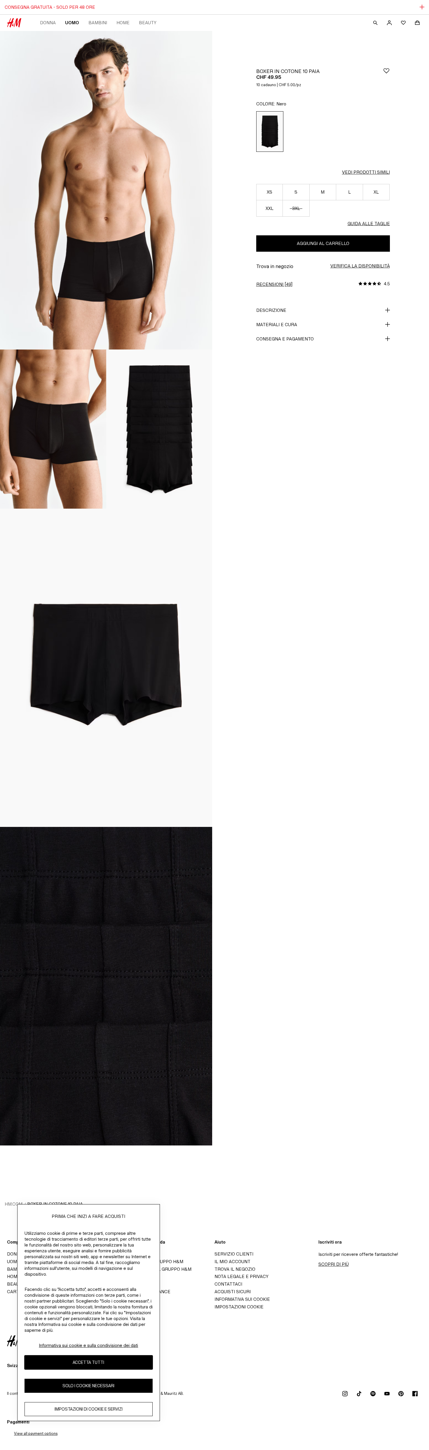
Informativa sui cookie (242, 1299)
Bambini (97, 22)
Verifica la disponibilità (360, 265)
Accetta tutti (88, 1362)
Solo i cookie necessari (88, 1385)
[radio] (270, 131)
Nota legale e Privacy (241, 1276)
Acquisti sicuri (232, 1291)
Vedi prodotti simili (366, 172)
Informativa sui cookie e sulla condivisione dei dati (88, 1345)
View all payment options (35, 1433)
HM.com (13, 1204)
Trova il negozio (234, 1269)
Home (123, 22)
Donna (48, 22)
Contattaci (228, 1284)
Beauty (147, 22)
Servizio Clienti (233, 1253)
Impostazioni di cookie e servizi (89, 1408)
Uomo (72, 22)
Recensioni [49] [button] (274, 284)
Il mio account (232, 1261)
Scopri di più (333, 1264)
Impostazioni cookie (239, 1306)
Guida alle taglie (369, 223)
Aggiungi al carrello (323, 243)
